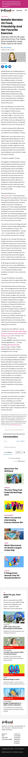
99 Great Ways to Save (11, 679)
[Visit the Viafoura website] (21, 461)
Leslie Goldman (7, 47)
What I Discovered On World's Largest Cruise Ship (13, 547)
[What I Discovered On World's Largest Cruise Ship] (14, 534)
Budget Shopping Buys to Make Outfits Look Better (12, 704)
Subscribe (19, 10)
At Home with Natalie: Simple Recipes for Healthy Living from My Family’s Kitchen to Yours (14, 333)
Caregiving (6, 624)
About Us (4, 734)
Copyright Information (7, 749)
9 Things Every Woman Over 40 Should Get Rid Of (12, 575)
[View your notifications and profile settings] (24, 452)
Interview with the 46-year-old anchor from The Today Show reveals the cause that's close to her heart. (13, 40)
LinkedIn (9, 66)
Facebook (2, 66)
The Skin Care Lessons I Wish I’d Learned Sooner (14, 653)
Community (17, 735)
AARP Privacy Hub (6, 752)
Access (6, 195)
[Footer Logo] (14, 722)
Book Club (5, 737)
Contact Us (17, 734)
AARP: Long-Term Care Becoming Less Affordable (13, 627)
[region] (14, 450)
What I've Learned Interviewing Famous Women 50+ (13, 520)
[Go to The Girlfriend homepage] (3, 10)
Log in (17, 441)
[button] (26, 10)
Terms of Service (19, 749)
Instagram (17, 743)
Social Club (17, 737)
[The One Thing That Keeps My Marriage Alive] (14, 478)
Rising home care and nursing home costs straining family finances (14, 632)
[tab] (8, 452)
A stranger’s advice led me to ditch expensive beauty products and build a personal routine (13, 658)
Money (5, 677)
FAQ (3, 735)
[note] (13, 63)
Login (13, 10)
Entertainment (8, 650)
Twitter (6, 66)
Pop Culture (4, 16)
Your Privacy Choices (17, 752)
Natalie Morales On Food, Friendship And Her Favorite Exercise (12, 26)
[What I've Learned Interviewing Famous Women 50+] (14, 506)
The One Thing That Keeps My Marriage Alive (13, 492)
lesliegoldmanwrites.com (16, 424)
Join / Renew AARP (7, 739)
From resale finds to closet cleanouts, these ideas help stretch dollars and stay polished (14, 709)
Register (22, 441)
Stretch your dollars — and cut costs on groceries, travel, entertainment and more (14, 682)
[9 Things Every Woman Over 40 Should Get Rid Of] (14, 561)
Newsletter (17, 739)
